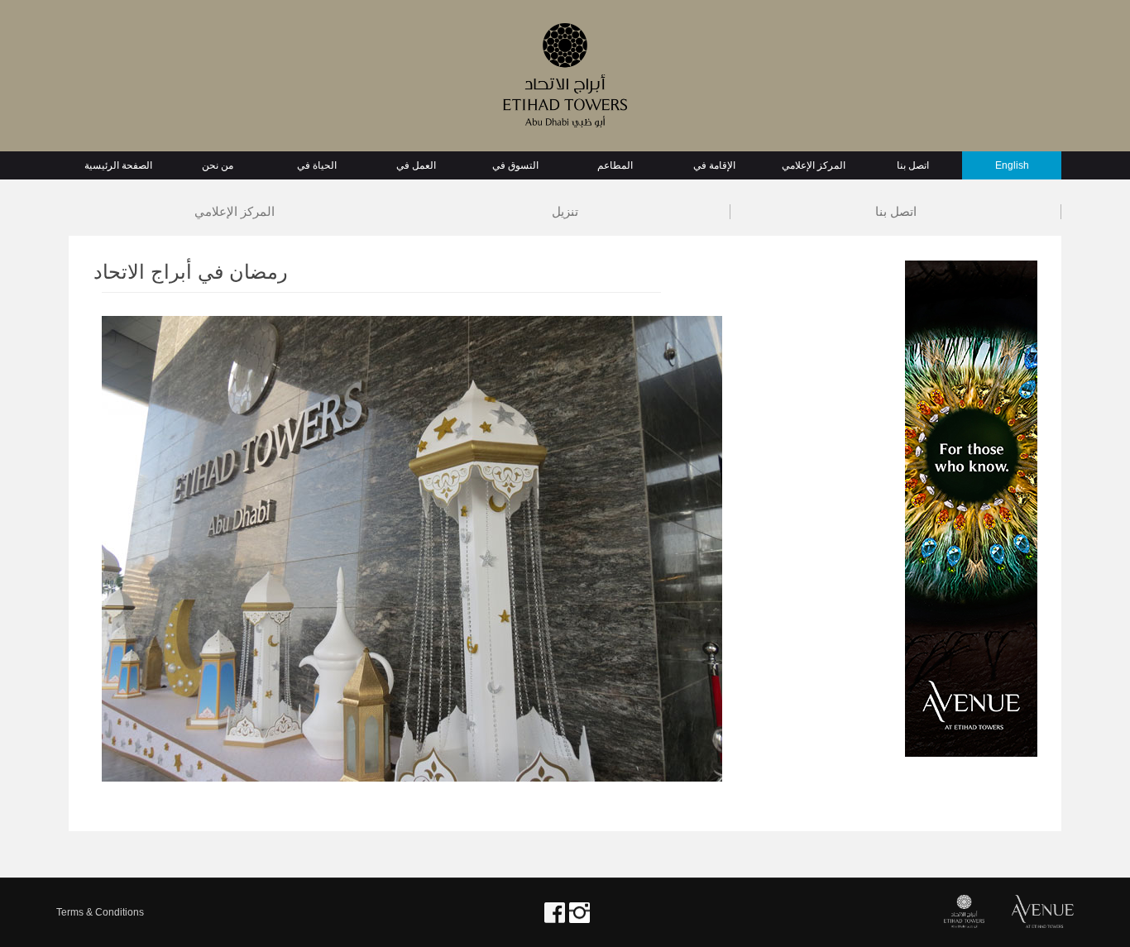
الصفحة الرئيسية (118, 165)
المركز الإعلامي (813, 165)
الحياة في (317, 165)
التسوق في (515, 165)
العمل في (416, 165)
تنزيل (565, 211)
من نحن (217, 165)
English (1012, 165)
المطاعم (615, 165)
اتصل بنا (913, 165)
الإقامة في (714, 165)
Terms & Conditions (100, 912)
